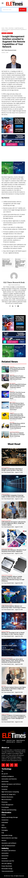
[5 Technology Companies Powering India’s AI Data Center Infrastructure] (14, 483)
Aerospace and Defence (14, 431)
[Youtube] (18, 305)
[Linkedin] (12, 305)
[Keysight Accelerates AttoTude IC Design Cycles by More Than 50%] (14, 457)
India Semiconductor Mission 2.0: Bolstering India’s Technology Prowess (14, 606)
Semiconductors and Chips (7, 575)
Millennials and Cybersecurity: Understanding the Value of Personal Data (7, 263)
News (6, 28)
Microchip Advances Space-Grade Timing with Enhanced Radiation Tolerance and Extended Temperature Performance (17, 406)
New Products (9, 33)
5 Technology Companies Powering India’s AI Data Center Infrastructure (13, 496)
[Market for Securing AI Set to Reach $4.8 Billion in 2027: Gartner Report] (14, 621)
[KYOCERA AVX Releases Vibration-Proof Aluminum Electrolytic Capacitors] (14, 538)
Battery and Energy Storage (7, 548)
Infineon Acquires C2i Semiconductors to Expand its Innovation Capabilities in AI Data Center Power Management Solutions (14, 718)
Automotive (12, 366)
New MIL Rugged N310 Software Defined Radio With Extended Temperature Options (18, 386)
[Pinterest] (11, 765)
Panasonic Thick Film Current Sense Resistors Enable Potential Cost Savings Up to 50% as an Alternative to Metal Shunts (17, 395)
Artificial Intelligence (6, 467)
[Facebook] (9, 305)
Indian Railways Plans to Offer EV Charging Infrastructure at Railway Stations (17, 369)
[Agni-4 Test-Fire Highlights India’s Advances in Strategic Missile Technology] (5, 434)
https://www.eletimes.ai (14, 284)
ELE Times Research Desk (9, 50)
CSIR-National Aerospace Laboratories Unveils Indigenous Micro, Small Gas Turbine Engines (14, 523)
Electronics (12, 391)
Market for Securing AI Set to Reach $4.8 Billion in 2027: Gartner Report (13, 633)
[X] (15, 305)
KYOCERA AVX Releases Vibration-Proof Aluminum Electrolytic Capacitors (14, 550)
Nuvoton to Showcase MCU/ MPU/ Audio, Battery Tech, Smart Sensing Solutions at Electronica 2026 (13, 660)
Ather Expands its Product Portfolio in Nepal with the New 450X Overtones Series (17, 377)
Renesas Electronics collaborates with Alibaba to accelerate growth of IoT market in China (20, 264)
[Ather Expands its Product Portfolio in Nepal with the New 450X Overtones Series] (5, 377)
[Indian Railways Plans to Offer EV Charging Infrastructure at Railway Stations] (5, 369)
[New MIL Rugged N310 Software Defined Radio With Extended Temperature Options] (5, 386)
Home (3, 28)
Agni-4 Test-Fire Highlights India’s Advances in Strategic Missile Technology (17, 434)
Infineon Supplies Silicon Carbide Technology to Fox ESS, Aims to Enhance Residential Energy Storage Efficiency (13, 579)
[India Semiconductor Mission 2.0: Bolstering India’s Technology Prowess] (14, 594)
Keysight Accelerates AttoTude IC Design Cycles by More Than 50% (12, 469)
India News (11, 28)
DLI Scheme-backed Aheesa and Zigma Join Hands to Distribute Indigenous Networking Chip (14, 688)
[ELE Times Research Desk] (14, 276)
